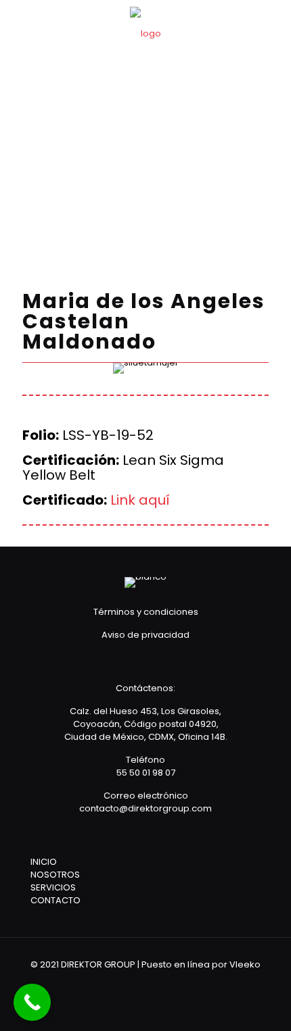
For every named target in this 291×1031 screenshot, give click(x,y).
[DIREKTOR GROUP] (145, 34)
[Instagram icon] (173, 983)
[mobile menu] (272, 27)
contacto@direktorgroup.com (145, 808)
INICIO (43, 861)
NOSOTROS (55, 874)
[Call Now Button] (32, 1002)
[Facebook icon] (136, 983)
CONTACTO (55, 900)
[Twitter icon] (155, 983)
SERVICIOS (53, 887)
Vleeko (245, 964)
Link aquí (140, 500)
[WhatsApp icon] (118, 983)
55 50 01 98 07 (145, 772)
